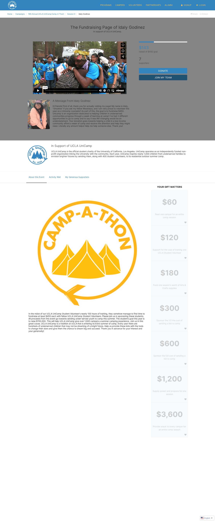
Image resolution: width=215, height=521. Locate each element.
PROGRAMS (106, 5)
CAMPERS (120, 5)
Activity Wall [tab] (55, 177)
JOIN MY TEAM (163, 77)
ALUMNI (169, 5)
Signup (187, 5)
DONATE (163, 70)
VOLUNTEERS (135, 5)
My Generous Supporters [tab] (77, 177)
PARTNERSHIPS (153, 5)
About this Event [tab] (36, 177)
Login (202, 5)
